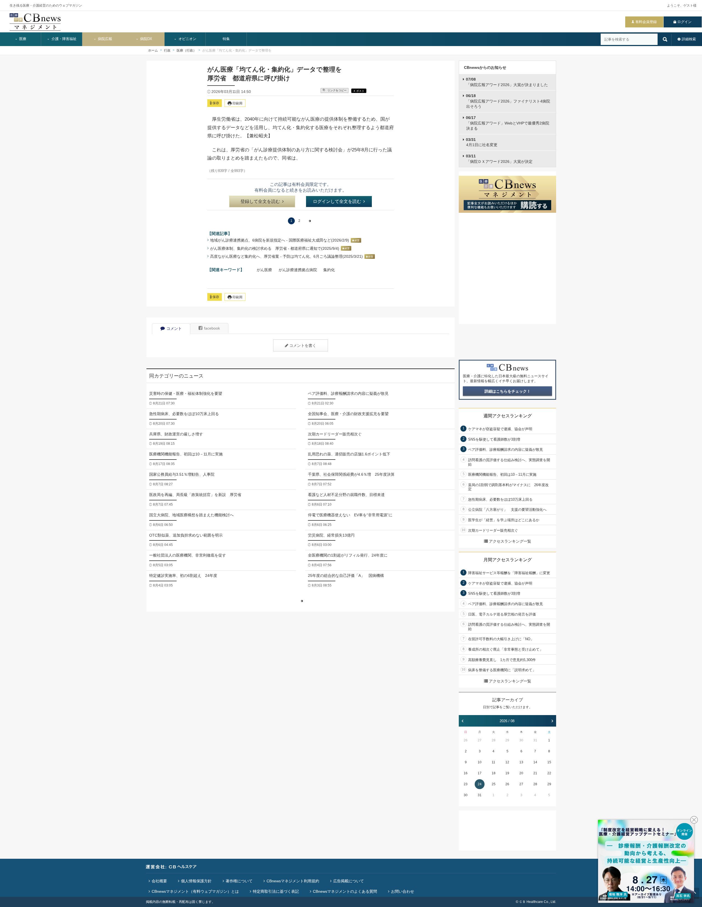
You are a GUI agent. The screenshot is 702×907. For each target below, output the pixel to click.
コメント (174, 328)
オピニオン (186, 39)
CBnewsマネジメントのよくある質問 (345, 891)
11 (493, 762)
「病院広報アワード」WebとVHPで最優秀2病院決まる (507, 123)
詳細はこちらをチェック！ (508, 391)
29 (507, 740)
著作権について (239, 881)
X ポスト (358, 90)
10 (480, 762)
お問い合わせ (402, 891)
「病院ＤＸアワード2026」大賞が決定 (499, 159)
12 (507, 762)
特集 (226, 39)
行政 (167, 50)
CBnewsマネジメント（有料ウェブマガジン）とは (195, 891)
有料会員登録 (646, 22)
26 (466, 740)
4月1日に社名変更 (481, 142)
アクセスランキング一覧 (510, 541)
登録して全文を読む (260, 201)
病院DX (145, 39)
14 (535, 762)
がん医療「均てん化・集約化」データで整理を (236, 50)
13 (521, 762)
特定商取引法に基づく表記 (276, 891)
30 (521, 740)
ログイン (684, 22)
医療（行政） (186, 50)
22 (549, 773)
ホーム (153, 50)
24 (480, 784)
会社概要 (159, 881)
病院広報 (104, 39)
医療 (22, 39)
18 (494, 773)
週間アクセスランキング (507, 415)
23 (466, 784)
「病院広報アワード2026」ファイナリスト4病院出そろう (508, 101)
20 (521, 773)
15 (549, 762)
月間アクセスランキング (507, 559)
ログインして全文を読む (337, 201)
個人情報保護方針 (196, 881)
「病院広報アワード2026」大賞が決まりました (507, 82)
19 (507, 773)
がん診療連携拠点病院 (298, 270)
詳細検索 (689, 39)
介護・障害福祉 (63, 39)
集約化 (329, 270)
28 (494, 740)
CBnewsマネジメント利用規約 (293, 881)
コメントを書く (302, 345)
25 (494, 784)
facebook (212, 328)
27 (480, 740)
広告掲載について (348, 881)
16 (466, 773)
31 (535, 740)
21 (535, 773)
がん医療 (264, 270)
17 (480, 773)
